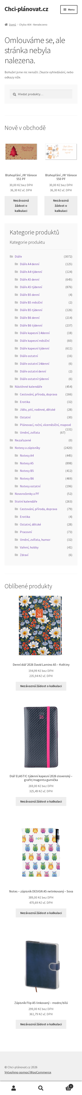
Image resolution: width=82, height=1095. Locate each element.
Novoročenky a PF (27, 494)
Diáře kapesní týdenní (34, 348)
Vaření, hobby (29, 547)
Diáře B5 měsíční (31, 302)
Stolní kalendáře (26, 501)
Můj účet (13, 1088)
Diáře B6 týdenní (31, 325)
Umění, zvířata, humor (35, 540)
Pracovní (26, 532)
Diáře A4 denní (29, 264)
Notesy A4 (27, 455)
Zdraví (24, 555)
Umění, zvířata (30, 432)
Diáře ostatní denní (33, 371)
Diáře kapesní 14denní (35, 333)
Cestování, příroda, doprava (38, 394)
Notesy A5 (27, 463)
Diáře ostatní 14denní (34, 364)
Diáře (18, 256)
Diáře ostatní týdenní (34, 379)
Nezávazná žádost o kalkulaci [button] (21, 205)
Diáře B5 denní (29, 295)
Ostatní (25, 417)
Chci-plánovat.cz (26, 9)
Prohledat (41, 1088)
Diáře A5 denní (29, 279)
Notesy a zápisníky (27, 448)
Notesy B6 (27, 478)
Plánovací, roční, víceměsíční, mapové (45, 425)
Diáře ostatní (29, 356)
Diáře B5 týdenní (31, 310)
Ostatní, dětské (30, 524)
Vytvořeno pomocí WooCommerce (28, 1072)
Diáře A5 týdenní (31, 287)
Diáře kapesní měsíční (34, 341)
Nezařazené (23, 440)
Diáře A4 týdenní (31, 272)
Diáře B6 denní (29, 318)
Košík (63, 1085)
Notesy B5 (27, 471)
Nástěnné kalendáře (28, 386)
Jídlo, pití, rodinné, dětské (37, 409)
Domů (12, 24)
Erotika (25, 402)
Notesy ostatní (30, 486)
